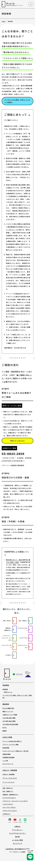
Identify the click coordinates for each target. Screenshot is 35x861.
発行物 (17, 837)
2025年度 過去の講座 (9, 718)
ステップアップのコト (9, 807)
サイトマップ (17, 843)
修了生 (5, 727)
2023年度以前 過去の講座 (10, 724)
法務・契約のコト (8, 788)
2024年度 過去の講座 (9, 721)
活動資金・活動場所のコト (11, 794)
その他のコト (7, 814)
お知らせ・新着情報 (10, 770)
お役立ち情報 (7, 737)
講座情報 (6, 704)
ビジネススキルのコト (9, 798)
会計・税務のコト (8, 791)
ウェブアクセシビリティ (17, 833)
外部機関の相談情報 (9, 757)
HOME (3, 21)
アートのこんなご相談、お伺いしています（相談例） (17, 101)
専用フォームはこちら (17, 441)
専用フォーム (8, 692)
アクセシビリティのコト (10, 810)
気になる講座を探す (9, 708)
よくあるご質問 (17, 840)
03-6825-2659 (13, 453)
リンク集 (5, 760)
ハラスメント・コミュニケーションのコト (15, 801)
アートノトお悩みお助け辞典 (11, 741)
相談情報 (6, 685)
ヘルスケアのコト (8, 804)
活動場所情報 (7, 754)
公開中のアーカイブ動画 (10, 714)
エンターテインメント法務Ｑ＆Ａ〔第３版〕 (16, 751)
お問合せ (17, 826)
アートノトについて (10, 778)
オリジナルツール (8, 764)
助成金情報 (6, 748)
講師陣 (5, 731)
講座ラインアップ (8, 711)
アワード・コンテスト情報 (11, 744)
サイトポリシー (17, 830)
